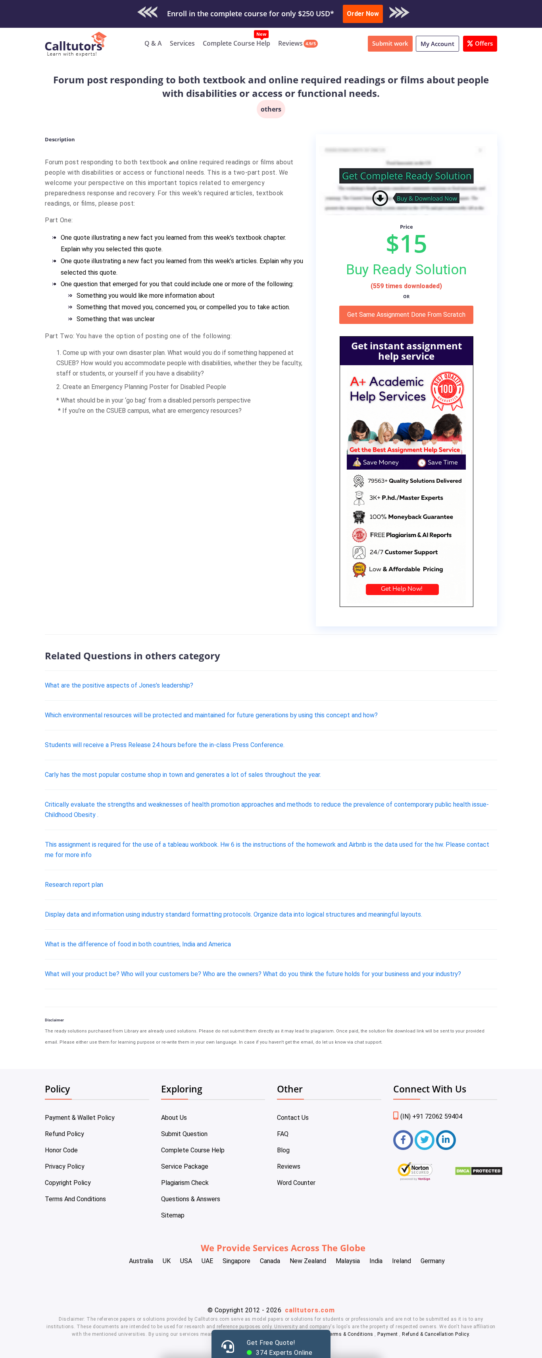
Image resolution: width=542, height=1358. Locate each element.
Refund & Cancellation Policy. (436, 1334)
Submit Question (184, 1134)
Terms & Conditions (351, 1334)
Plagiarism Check (185, 1183)
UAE (207, 1261)
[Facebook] (403, 1140)
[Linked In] (446, 1140)
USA (186, 1261)
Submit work (390, 43)
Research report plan (74, 884)
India (375, 1261)
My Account (437, 44)
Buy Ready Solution (406, 269)
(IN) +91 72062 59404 (431, 1116)
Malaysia (348, 1261)
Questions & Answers (190, 1199)
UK (167, 1261)
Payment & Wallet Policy (80, 1117)
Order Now (363, 13)
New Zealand (308, 1261)
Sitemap (173, 1215)
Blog (283, 1150)
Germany (433, 1261)
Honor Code (61, 1150)
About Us (174, 1117)
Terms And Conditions (75, 1199)
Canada (270, 1261)
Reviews (290, 43)
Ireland (401, 1261)
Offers (484, 43)
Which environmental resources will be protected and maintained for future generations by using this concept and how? (211, 715)
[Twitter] (424, 1140)
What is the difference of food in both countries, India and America (138, 944)
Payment (388, 1334)
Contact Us (293, 1117)
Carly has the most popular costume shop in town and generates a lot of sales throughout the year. (183, 774)
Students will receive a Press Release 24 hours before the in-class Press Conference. (164, 745)
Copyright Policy (68, 1183)
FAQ (282, 1134)
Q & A (153, 43)
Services (182, 43)
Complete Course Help (236, 43)
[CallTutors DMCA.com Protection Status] (479, 1173)
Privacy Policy (65, 1166)
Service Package (184, 1166)
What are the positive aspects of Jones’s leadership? (119, 685)
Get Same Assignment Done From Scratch (406, 314)
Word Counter (296, 1183)
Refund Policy (64, 1134)
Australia (141, 1261)
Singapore (236, 1261)
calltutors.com (310, 1310)
